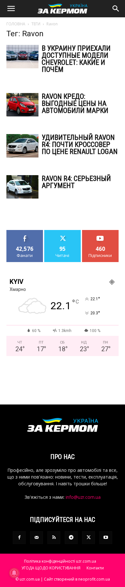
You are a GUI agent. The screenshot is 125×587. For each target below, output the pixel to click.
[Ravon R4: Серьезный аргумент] (22, 187)
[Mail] (36, 537)
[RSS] (53, 537)
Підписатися (100, 232)
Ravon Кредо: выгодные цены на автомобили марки (75, 103)
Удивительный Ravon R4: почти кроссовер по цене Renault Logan (80, 144)
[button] (11, 8)
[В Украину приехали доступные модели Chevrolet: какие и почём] (22, 56)
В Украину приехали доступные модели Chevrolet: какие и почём (76, 58)
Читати (62, 232)
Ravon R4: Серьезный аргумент (76, 182)
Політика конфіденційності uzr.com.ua (60, 561)
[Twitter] (88, 537)
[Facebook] (19, 537)
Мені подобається (25, 235)
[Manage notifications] (14, 573)
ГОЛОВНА (15, 24)
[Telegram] (71, 537)
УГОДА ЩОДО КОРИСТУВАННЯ (50, 568)
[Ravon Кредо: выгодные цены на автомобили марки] (22, 104)
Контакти (95, 568)
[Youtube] (105, 537)
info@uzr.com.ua (83, 497)
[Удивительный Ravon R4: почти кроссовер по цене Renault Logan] (22, 145)
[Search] (116, 8)
